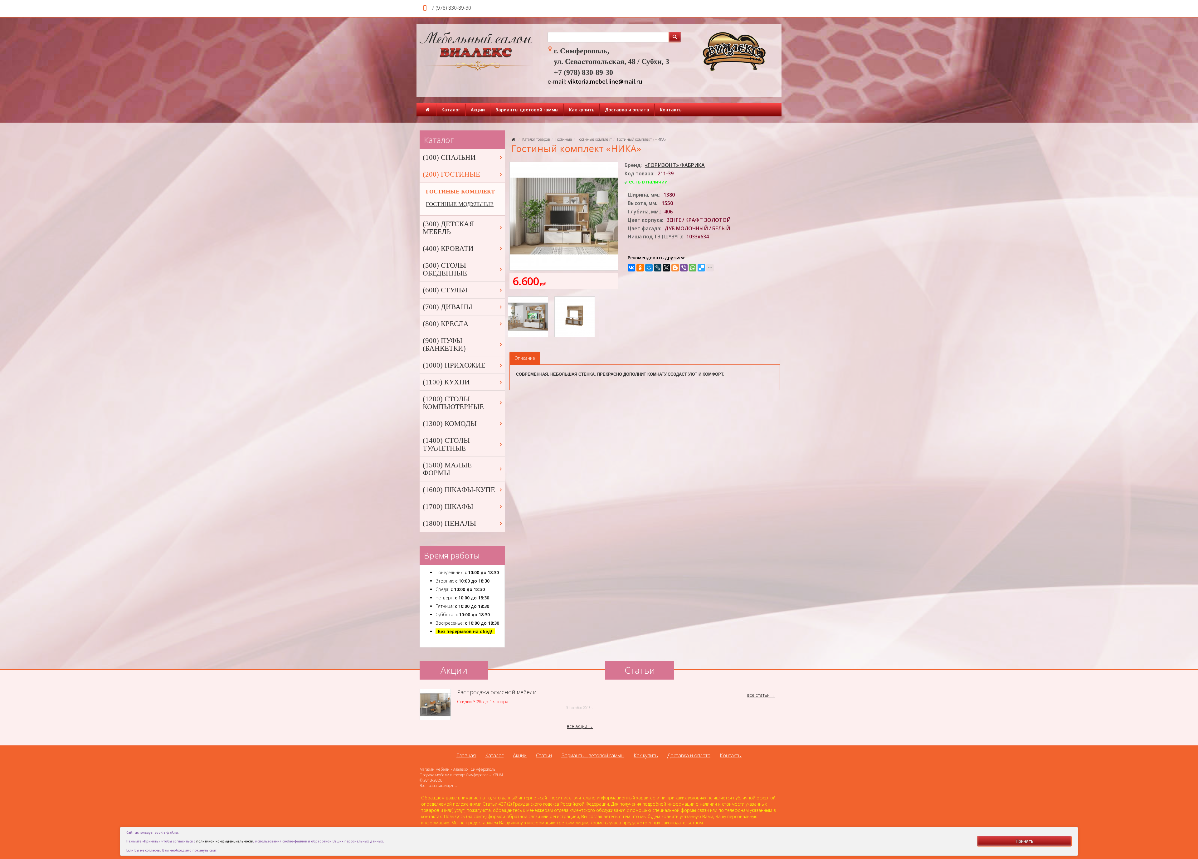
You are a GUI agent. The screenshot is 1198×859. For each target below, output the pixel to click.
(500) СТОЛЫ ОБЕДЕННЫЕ (445, 269)
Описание (524, 358)
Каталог (450, 110)
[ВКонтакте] (631, 267)
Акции (478, 110)
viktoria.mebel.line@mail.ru (605, 81)
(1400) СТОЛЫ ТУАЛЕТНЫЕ (446, 444)
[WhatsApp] (692, 267)
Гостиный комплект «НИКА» (641, 139)
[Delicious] (701, 267)
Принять (1024, 841)
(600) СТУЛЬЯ (445, 290)
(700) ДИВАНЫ (447, 307)
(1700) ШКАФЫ (448, 506)
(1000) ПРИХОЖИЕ (454, 365)
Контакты (671, 110)
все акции (577, 726)
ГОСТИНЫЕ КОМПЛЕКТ (460, 191)
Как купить (581, 110)
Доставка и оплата (627, 110)
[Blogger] (675, 267)
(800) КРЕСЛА (446, 324)
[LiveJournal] (657, 267)
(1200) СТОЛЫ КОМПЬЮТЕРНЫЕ (453, 403)
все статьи (758, 695)
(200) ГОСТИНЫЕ (451, 174)
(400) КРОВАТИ (448, 248)
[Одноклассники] (640, 267)
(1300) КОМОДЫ (450, 423)
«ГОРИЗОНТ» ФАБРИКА (675, 165)
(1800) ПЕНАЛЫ (449, 523)
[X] (666, 267)
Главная (466, 755)
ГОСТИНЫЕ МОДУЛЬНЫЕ (460, 204)
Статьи (544, 755)
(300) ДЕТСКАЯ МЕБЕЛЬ (448, 228)
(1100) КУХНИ (446, 382)
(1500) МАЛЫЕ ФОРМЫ (447, 469)
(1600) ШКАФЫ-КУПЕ (459, 490)
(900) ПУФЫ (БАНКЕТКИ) (444, 344)
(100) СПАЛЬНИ (449, 157)
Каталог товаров (536, 139)
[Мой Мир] (649, 267)
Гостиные (563, 139)
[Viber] (684, 267)
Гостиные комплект (594, 139)
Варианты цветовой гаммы (526, 110)
